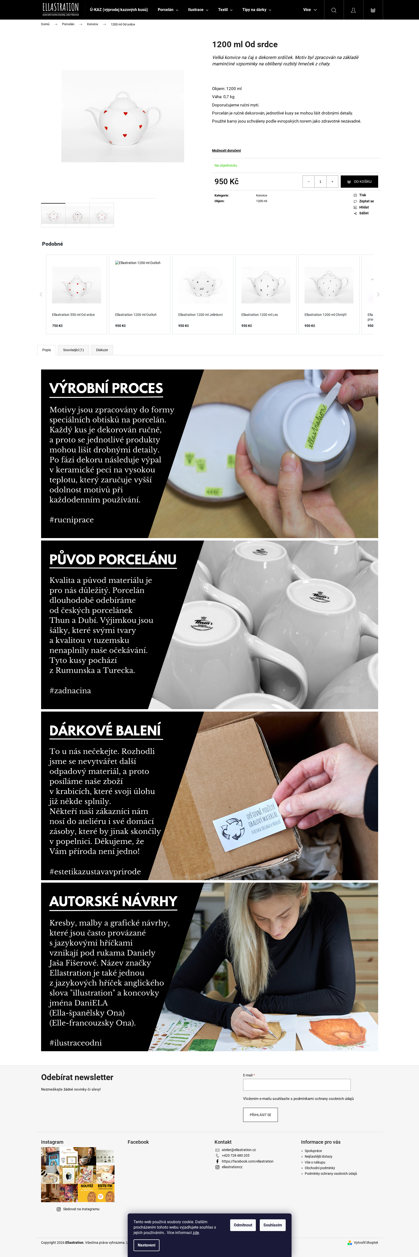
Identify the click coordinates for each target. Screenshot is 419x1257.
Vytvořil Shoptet (366, 1243)
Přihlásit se (260, 1115)
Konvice (261, 195)
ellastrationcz (232, 1167)
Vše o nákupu (315, 1162)
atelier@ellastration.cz (239, 1150)
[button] (41, 294)
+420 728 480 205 (235, 1155)
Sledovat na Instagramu (81, 1209)
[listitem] (76, 294)
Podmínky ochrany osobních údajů (331, 1174)
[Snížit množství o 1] (309, 181)
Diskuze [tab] (102, 350)
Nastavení (146, 1245)
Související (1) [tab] (73, 350)
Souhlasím (272, 1225)
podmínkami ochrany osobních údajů (324, 1098)
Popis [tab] (46, 350)
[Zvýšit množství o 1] (332, 181)
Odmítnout (243, 1225)
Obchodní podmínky (320, 1168)
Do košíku (363, 182)
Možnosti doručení (226, 150)
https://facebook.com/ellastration (247, 1161)
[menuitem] (119, 10)
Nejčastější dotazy (318, 1156)
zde (196, 1232)
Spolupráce (313, 1151)
